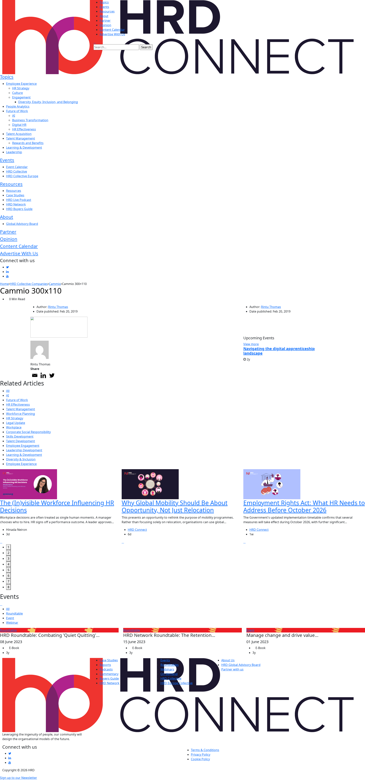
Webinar (12, 623)
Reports (105, 665)
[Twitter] (52, 375)
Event (10, 618)
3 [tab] (8, 558)
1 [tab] (8, 547)
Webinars (167, 669)
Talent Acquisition (19, 134)
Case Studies (15, 195)
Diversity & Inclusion (21, 459)
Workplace (13, 427)
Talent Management (20, 138)
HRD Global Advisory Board (240, 665)
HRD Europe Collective (176, 683)
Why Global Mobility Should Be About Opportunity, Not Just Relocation (175, 506)
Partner (105, 20)
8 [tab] (8, 587)
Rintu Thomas (58, 307)
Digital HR (19, 125)
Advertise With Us (112, 34)
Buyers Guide (109, 678)
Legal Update (15, 423)
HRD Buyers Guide (19, 209)
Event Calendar (17, 167)
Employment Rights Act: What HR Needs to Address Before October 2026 (304, 506)
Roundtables (169, 665)
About (104, 16)
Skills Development (19, 436)
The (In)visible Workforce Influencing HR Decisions (57, 506)
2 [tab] (8, 553)
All (8, 391)
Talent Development (20, 441)
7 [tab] (8, 581)
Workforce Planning (20, 414)
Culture (17, 93)
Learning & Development (24, 147)
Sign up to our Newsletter (18, 778)
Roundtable (14, 613)
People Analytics (17, 106)
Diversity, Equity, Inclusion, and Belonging (48, 102)
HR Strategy (20, 88)
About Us (228, 660)
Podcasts (106, 669)
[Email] (34, 375)
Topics (104, 2)
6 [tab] (8, 576)
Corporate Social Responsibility (28, 432)
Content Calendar (112, 30)
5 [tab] (8, 570)
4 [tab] (8, 564)
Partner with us (232, 669)
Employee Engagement (22, 446)
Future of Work (17, 111)
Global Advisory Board (22, 224)
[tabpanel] (61, 506)
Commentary (109, 674)
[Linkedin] (43, 375)
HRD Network (16, 204)
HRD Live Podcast (18, 200)
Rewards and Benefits (28, 143)
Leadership (14, 152)
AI (13, 115)
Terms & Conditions (205, 750)
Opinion (105, 25)
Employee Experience (21, 84)
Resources (107, 11)
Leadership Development (24, 450)
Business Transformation (30, 120)
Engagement (21, 97)
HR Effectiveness (24, 129)
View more (251, 344)
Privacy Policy (200, 754)
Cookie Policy (200, 759)
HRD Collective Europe (22, 176)
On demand (169, 674)
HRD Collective (16, 171)
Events (104, 7)
